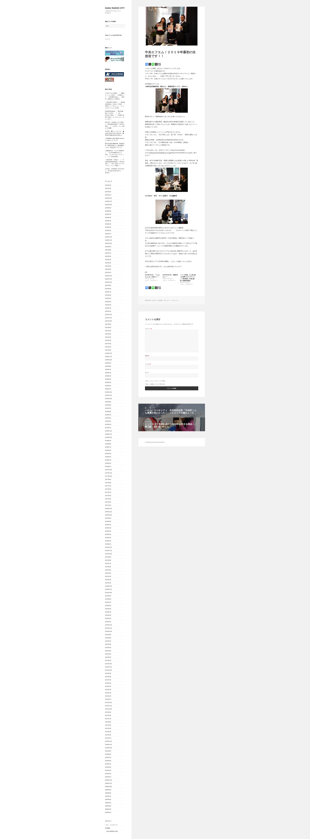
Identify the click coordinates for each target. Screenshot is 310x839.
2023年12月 (108, 237)
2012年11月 (108, 667)
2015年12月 (108, 547)
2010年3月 (108, 770)
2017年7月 (108, 486)
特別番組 (107, 828)
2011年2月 (108, 735)
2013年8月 (108, 638)
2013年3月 (108, 654)
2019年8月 (108, 405)
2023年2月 (108, 269)
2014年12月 (108, 586)
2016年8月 (108, 521)
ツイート (107, 39)
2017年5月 (108, 492)
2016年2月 (108, 541)
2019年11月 (108, 395)
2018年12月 (108, 431)
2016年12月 (108, 508)
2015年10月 (108, 554)
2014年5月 (108, 609)
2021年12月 (108, 314)
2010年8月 (108, 754)
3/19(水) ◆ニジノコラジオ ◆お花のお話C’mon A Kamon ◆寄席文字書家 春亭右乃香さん (114, 133)
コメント (148, 329)
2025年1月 (108, 195)
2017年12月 (108, 470)
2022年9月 (108, 285)
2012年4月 (108, 689)
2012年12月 (108, 664)
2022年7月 (108, 292)
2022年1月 (108, 311)
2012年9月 (108, 673)
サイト (147, 372)
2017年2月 (108, 502)
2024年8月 (108, 211)
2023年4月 (108, 263)
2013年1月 (108, 660)
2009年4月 (108, 806)
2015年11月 (108, 550)
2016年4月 (108, 534)
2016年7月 (108, 525)
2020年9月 (108, 363)
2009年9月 (108, 790)
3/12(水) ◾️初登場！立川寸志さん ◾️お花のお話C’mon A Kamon (114, 171)
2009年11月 (108, 783)
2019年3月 (108, 421)
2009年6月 (108, 799)
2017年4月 (108, 495)
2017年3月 (108, 499)
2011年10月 (108, 709)
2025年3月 (108, 188)
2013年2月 (108, 657)
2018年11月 (108, 434)
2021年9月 (108, 324)
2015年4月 (108, 573)
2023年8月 (108, 250)
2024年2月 (108, 230)
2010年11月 (108, 744)
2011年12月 (108, 702)
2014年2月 (108, 618)
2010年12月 (108, 741)
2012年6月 (108, 683)
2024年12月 (108, 198)
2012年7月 (108, 680)
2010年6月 (108, 761)
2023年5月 (108, 259)
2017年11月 (108, 473)
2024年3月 (108, 227)
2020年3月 (108, 382)
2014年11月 (108, 589)
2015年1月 (108, 583)
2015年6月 (108, 567)
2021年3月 (108, 343)
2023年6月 (108, 256)
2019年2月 (108, 424)
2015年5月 (108, 570)
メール (148, 364)
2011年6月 (108, 722)
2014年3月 (108, 615)
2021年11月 (108, 318)
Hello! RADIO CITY (115, 7)
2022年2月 (108, 308)
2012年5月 (108, 686)
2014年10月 (108, 592)
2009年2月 (108, 812)
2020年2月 (108, 386)
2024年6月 (108, 217)
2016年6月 (108, 528)
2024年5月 (108, 221)
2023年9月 (108, 246)
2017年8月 (108, 483)
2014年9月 (108, 596)
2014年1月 (108, 622)
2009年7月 (108, 796)
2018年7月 (108, 447)
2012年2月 (108, 696)
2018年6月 (108, 450)
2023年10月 (108, 243)
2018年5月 (108, 453)
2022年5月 (108, 298)
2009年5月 (108, 803)
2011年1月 (108, 738)
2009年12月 (108, 780)
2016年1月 (108, 544)
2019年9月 (108, 402)
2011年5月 (108, 725)
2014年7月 (108, 602)
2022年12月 (108, 276)
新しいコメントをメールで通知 (155, 381)
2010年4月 (108, 767)
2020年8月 (108, 366)
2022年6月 (108, 295)
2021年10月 (108, 321)
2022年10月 (108, 282)
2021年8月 (108, 327)
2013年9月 (108, 634)
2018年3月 (108, 460)
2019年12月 (108, 392)
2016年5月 (108, 531)
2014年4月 (108, 612)
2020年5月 (108, 376)
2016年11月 (108, 512)
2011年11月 (108, 706)
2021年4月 (108, 340)
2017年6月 (108, 489)
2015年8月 (108, 560)
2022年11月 (108, 279)
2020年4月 (108, 379)
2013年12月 (108, 625)
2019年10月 (108, 398)
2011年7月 (108, 719)
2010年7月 (108, 757)
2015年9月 (108, 557)
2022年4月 (108, 301)
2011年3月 (108, 731)
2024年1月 (108, 234)
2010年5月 (108, 764)
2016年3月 (108, 537)
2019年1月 (108, 428)
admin (161, 300)
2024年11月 (108, 201)
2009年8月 (108, 793)
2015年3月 (108, 576)
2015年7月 (108, 563)
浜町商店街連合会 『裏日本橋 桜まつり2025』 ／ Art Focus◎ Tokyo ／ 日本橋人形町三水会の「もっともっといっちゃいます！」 (114, 115)
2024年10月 (108, 204)
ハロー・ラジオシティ (111, 825)
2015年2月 (108, 580)
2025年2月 (108, 192)
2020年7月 (108, 369)
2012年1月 (108, 699)
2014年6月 (108, 605)
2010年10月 (108, 748)
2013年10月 (108, 631)
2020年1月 (108, 389)
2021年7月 (108, 331)
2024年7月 (108, 214)
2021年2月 (108, 347)
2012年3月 (108, 693)
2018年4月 (108, 457)
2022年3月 (108, 305)
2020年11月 (108, 356)
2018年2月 (108, 463)
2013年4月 (108, 651)
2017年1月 (108, 505)
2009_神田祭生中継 (112, 831)
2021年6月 (108, 334)
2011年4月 (108, 728)
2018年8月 (108, 444)
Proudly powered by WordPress (155, 442)
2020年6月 (108, 373)
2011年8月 (108, 715)
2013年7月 (108, 641)
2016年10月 (108, 515)
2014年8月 (108, 599)
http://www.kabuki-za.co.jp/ (161, 153)
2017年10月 (108, 476)
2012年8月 (108, 677)
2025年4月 (108, 185)
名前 (147, 356)
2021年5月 (108, 337)
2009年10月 (108, 786)
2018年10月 (108, 437)
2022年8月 (108, 289)
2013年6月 (108, 644)
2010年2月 (108, 773)
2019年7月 (108, 408)
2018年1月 (108, 466)
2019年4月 (108, 418)
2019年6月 (108, 411)
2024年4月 (108, 224)
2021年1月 (108, 350)
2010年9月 (108, 751)
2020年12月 (108, 353)
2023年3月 (108, 266)
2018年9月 (108, 440)
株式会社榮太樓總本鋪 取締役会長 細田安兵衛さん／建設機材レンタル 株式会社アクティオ (114, 145)
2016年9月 (108, 518)
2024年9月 (108, 208)
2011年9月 (108, 712)
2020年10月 (108, 360)
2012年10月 (108, 670)
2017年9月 (108, 479)
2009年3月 (108, 809)
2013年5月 (108, 647)
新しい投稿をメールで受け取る (155, 384)
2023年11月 (108, 240)
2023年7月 (108, 253)
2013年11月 (108, 628)
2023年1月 (108, 272)
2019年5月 (108, 415)
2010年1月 (108, 777)
